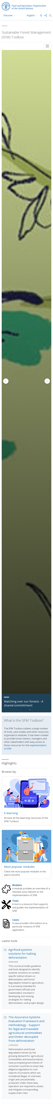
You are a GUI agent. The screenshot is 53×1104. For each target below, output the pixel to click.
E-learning (11, 813)
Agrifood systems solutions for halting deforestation (22, 953)
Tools (15, 900)
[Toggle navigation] (47, 46)
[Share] (44, 15)
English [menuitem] (31, 15)
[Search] (49, 15)
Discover (8, 15)
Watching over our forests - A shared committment (23, 703)
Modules (17, 885)
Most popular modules (19, 867)
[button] (47, 381)
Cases (15, 919)
